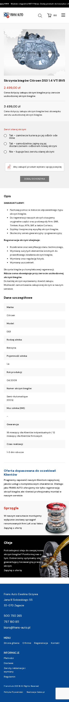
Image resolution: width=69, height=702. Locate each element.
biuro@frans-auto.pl (17, 627)
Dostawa (8, 663)
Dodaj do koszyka (34, 178)
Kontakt (55, 643)
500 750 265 (13, 616)
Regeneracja (41, 643)
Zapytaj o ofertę (13, 528)
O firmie (26, 643)
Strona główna (11, 643)
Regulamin (9, 676)
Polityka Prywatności (13, 692)
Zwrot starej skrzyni (15, 129)
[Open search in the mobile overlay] (40, 16)
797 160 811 (11, 622)
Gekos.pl (41, 692)
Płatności (9, 658)
